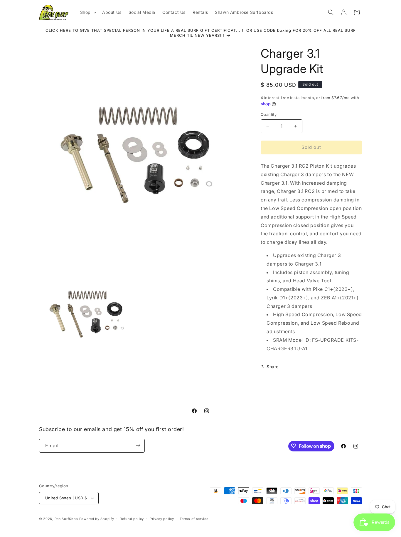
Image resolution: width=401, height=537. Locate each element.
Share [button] (273, 366)
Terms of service (194, 518)
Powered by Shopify (96, 519)
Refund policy (132, 518)
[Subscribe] (138, 445)
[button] (88, 12)
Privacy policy (162, 518)
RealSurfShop (66, 519)
